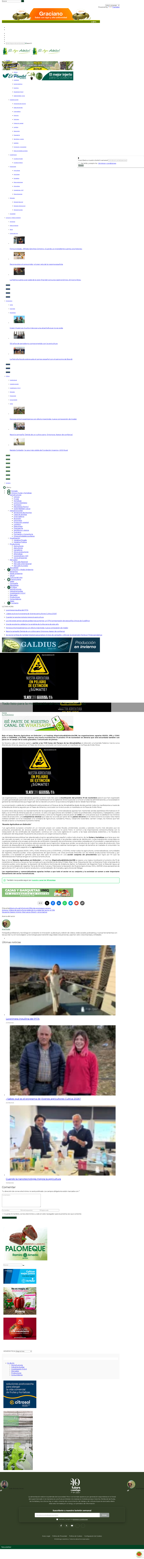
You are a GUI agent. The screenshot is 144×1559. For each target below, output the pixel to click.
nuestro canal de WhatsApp (44, 880)
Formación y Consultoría (20, 147)
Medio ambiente (14, 225)
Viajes (11, 304)
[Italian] (111, 3)
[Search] (23, 1265)
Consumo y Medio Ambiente (13, 217)
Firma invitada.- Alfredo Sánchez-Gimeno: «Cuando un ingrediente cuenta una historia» (46, 249)
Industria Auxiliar (14, 384)
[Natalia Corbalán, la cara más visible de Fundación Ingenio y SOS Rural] (19, 445)
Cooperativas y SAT (19, 190)
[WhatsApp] (64, 903)
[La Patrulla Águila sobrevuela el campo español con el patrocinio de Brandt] (19, 354)
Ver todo (8, 285)
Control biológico (18, 84)
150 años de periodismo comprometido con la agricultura (34, 344)
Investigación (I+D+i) (15, 388)
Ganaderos (16, 178)
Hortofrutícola (13, 68)
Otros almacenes (18, 194)
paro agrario (46, 908)
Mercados (12, 198)
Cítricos (15, 72)
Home (4, 713)
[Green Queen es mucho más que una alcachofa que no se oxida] (19, 322)
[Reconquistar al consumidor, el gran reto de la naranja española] (19, 259)
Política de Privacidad (59, 1536)
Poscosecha (17, 135)
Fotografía (12, 308)
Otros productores (18, 182)
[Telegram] (70, 903)
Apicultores (16, 174)
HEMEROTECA (12, 27)
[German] (116, 3)
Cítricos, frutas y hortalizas (12, 64)
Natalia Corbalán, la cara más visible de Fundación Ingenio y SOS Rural (39, 450)
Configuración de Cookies (93, 1536)
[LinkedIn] (59, 903)
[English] (113, 3)
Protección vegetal (18, 123)
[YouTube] (72, 1526)
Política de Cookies (75, 1536)
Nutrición (16, 115)
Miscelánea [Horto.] (18, 92)
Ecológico (16, 88)
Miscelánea (13, 312)
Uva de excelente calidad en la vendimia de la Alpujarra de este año (32, 624)
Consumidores (13, 399)
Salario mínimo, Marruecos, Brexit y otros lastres (24, 912)
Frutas (15, 76)
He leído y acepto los (73, 1519)
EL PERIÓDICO (8, 715)
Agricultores (17, 170)
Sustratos (16, 143)
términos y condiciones (80, 1519)
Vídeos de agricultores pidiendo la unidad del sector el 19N (28, 910)
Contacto (8, 483)
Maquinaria (17, 131)
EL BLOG (10, 1363)
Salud (11, 229)
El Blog (8, 376)
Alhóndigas (17, 186)
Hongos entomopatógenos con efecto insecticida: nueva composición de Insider (43, 419)
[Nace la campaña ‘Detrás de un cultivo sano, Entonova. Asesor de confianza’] (19, 429)
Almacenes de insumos (20, 103)
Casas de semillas (18, 107)
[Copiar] (82, 903)
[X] (47, 903)
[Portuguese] (109, 3)
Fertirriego (16, 119)
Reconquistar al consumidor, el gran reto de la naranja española (36, 264)
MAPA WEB (10, 30)
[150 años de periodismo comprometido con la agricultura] (19, 338)
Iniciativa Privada (18, 158)
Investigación (13, 154)
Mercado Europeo (18, 210)
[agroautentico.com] (31, 56)
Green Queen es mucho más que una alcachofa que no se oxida (36, 328)
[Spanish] (106, 3)
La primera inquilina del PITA (17, 610)
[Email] (76, 903)
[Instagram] (77, 1526)
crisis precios (36, 908)
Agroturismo (9, 301)
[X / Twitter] (66, 1526)
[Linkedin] (83, 1526)
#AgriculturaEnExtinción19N (21, 908)
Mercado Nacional (18, 202)
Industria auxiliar (14, 99)
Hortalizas (16, 80)
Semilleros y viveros (19, 139)
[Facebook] (53, 903)
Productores (13, 166)
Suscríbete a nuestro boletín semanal (93, 160)
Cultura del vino (14, 233)
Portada (8, 60)
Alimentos (12, 221)
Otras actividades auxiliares (21, 151)
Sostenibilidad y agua (19, 95)
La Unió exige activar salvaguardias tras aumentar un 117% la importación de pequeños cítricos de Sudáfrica (48, 621)
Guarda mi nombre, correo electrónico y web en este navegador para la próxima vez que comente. (43, 1214)
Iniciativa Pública (18, 162)
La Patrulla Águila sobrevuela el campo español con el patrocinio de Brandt (41, 359)
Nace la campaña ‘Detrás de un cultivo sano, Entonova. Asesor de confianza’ (41, 435)
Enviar (104, 1515)
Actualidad (12, 213)
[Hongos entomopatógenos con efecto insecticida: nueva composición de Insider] (19, 413)
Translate (116, 7)
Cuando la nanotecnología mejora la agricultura (25, 617)
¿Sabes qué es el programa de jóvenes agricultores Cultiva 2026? (31, 614)
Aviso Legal (46, 1536)
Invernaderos (17, 111)
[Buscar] (22, 1)
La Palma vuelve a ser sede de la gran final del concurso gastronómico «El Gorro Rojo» (45, 280)
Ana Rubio (6, 929)
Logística (16, 127)
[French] (118, 3)
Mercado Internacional (19, 206)
